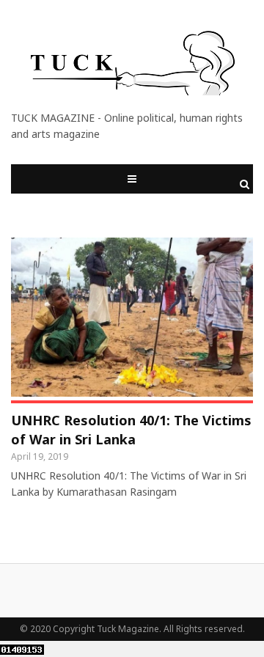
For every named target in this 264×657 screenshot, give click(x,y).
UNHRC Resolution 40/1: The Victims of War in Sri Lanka (131, 429)
